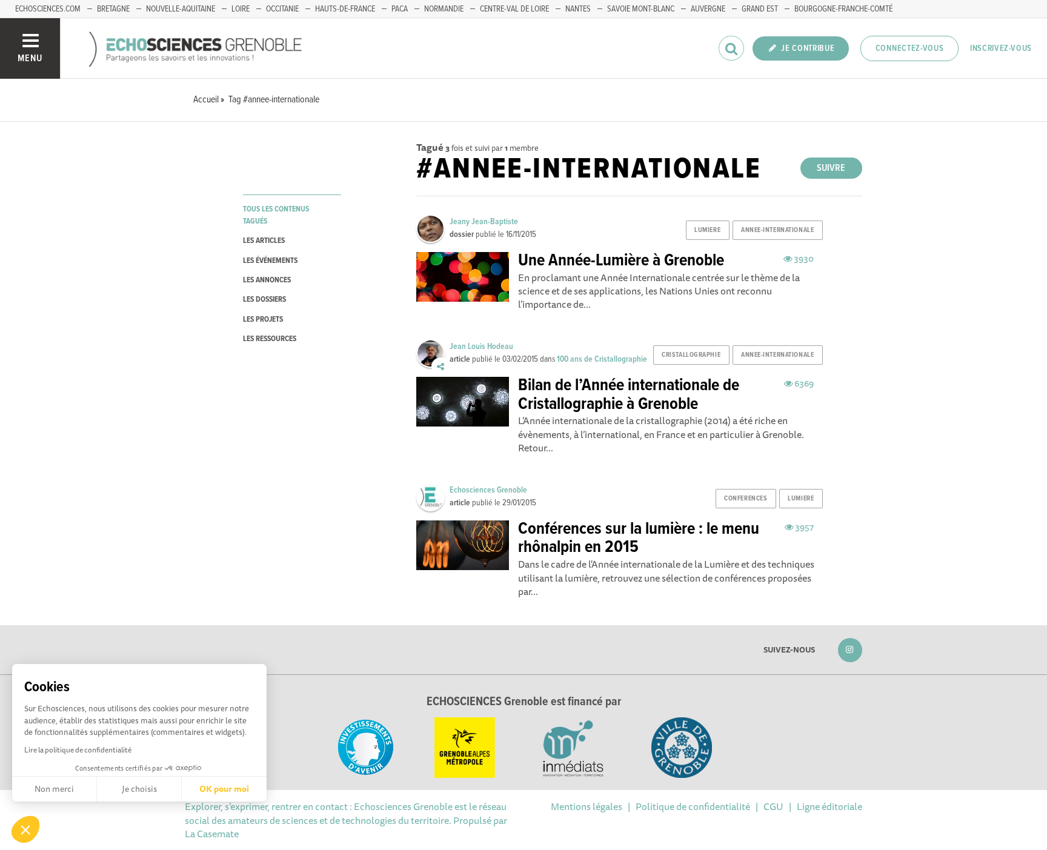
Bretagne (113, 9)
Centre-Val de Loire (514, 9)
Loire (240, 9)
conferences (745, 498)
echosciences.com (48, 9)
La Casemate (212, 834)
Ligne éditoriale (829, 806)
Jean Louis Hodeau (481, 346)
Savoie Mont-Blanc (640, 9)
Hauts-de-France (345, 9)
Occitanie (282, 9)
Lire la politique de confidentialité (77, 749)
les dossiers (264, 299)
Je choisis (139, 788)
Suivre (831, 168)
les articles (264, 241)
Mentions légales (586, 806)
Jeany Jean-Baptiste (484, 221)
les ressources (269, 339)
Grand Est (760, 9)
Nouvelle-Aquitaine (180, 9)
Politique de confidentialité (693, 806)
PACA (399, 9)
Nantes (578, 9)
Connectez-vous (910, 48)
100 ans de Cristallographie (602, 359)
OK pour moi (224, 788)
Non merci (54, 788)
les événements (270, 261)
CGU (773, 806)
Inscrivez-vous (1001, 48)
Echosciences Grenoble (488, 490)
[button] (25, 829)
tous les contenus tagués (276, 215)
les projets (263, 319)
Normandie (444, 9)
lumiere (707, 230)
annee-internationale (777, 230)
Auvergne (708, 9)
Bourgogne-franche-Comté (843, 9)
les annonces (267, 280)
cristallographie (691, 355)
